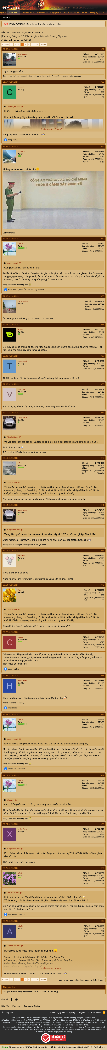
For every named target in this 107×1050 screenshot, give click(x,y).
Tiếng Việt (8, 1012)
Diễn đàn (13, 12)
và (13, 669)
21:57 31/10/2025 (11, 82)
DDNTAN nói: (13, 437)
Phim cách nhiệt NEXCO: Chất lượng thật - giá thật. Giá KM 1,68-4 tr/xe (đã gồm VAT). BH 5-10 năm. (56, 1047)
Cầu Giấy (100, 473)
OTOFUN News (94, 1012)
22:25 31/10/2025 (11, 868)
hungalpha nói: (13, 530)
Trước (6, 44)
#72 (102, 550)
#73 (102, 585)
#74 (102, 632)
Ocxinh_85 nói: (13, 106)
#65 (102, 296)
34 (37, 44)
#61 (102, 49)
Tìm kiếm (5, 17)
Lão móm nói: (13, 893)
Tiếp (43, 44)
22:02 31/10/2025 (11, 296)
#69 (102, 412)
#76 (102, 714)
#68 (102, 384)
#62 (102, 82)
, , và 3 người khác (26, 290)
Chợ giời (54, 12)
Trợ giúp (81, 1012)
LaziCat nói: (12, 482)
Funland (41, 12)
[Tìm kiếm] (103, 12)
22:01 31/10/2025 (11, 238)
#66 (102, 324)
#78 (102, 824)
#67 (102, 356)
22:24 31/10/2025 (11, 775)
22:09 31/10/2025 (11, 356)
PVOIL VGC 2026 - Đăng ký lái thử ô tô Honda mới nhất (35, 24)
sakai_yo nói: (12, 263)
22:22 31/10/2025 (11, 632)
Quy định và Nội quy (66, 1012)
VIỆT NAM (99, 647)
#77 (102, 775)
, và (16, 914)
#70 (102, 458)
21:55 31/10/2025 (11, 49)
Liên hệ (52, 1012)
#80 (102, 921)
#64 (102, 238)
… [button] (33, 44)
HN (103, 883)
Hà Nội (101, 162)
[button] (5, 12)
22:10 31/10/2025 (11, 412)
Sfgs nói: (10, 800)
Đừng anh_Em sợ (11, 40)
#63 (102, 146)
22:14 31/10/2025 (11, 505)
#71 (102, 505)
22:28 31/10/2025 (11, 921)
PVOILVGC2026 (71, 12)
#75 (102, 675)
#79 (102, 868)
